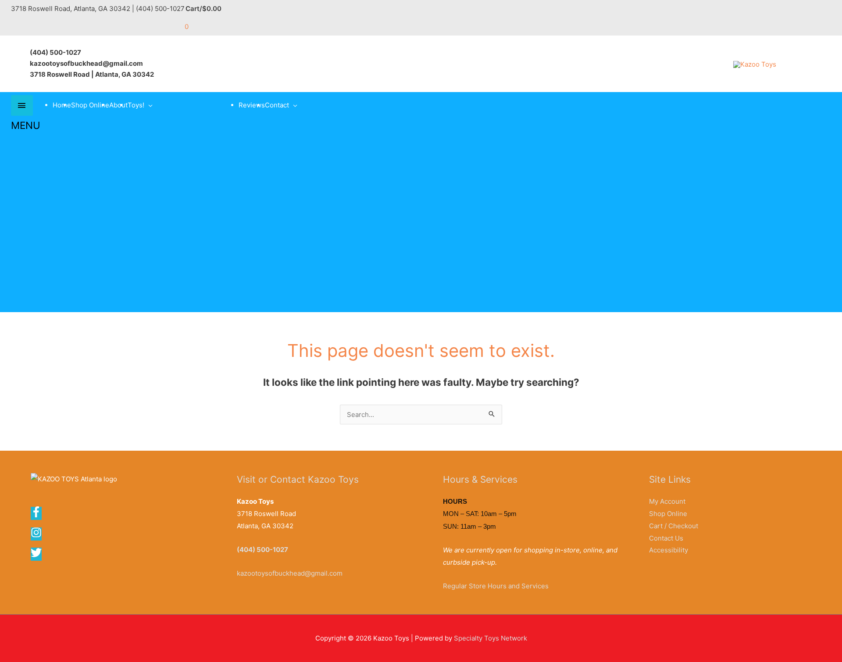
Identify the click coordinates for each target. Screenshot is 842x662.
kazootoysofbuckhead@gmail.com (290, 573)
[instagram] (39, 535)
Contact (277, 105)
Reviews (252, 105)
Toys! (136, 105)
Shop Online (90, 105)
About (118, 105)
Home (62, 105)
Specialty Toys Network (490, 638)
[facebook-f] (39, 515)
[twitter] (37, 556)
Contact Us (666, 538)
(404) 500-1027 (262, 549)
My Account (667, 501)
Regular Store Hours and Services (496, 586)
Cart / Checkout (673, 526)
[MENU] (22, 105)
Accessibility (668, 550)
